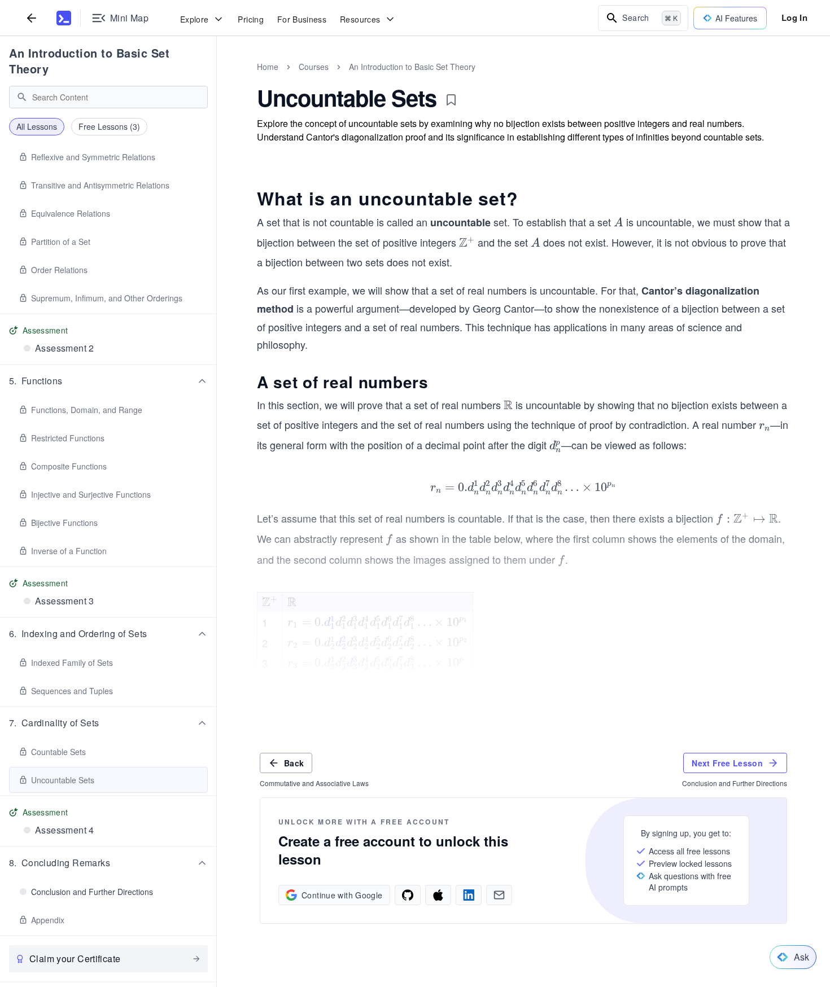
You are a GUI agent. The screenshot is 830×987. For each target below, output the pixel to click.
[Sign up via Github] (408, 895)
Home (267, 66)
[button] (108, 381)
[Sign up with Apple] (438, 895)
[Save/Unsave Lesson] (451, 100)
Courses (314, 66)
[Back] (31, 18)
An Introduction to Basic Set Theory (89, 61)
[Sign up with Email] (499, 895)
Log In (794, 17)
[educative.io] (63, 18)
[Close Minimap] (217, 79)
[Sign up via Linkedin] (469, 895)
